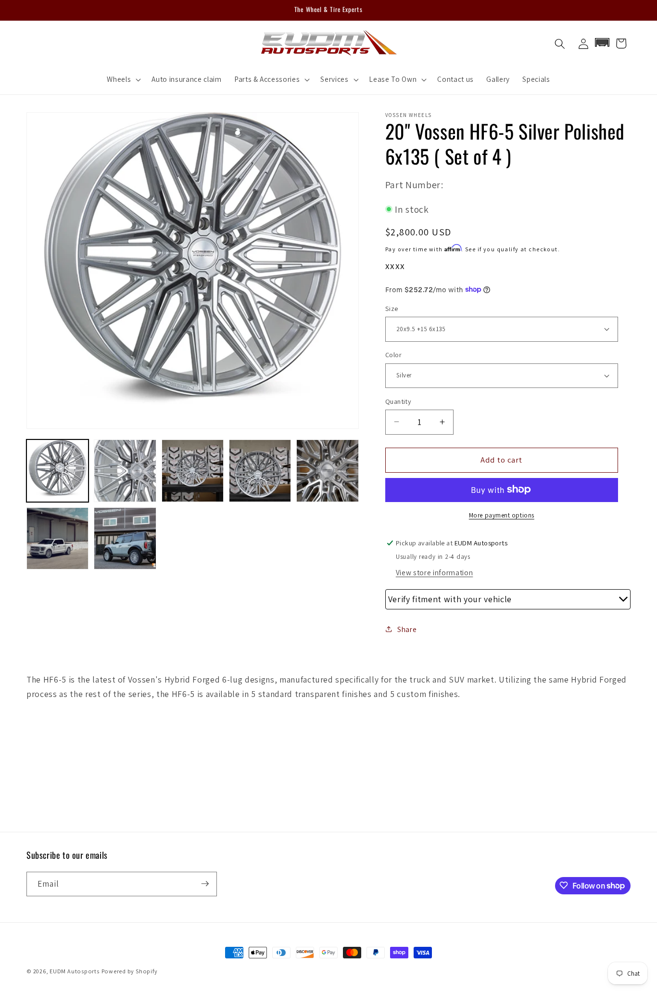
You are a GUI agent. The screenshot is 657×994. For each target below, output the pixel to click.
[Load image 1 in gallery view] (57, 470)
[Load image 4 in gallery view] (260, 470)
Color (393, 354)
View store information (434, 572)
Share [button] (407, 628)
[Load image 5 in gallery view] (327, 470)
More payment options (501, 515)
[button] (123, 79)
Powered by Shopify (129, 971)
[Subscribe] (204, 883)
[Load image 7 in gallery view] (125, 538)
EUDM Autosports (75, 971)
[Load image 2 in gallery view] (125, 470)
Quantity (398, 400)
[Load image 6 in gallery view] (57, 538)
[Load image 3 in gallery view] (193, 470)
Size (391, 307)
